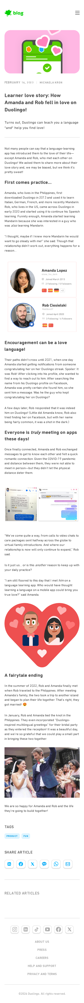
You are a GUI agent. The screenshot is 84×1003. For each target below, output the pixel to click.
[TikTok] (36, 929)
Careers (42, 958)
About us (42, 942)
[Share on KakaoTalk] (44, 864)
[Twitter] (32, 864)
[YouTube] (47, 929)
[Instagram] (14, 929)
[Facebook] (21, 864)
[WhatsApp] (56, 864)
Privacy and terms (42, 974)
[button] (77, 13)
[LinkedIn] (9, 864)
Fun (25, 836)
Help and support (42, 966)
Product (12, 836)
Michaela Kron (51, 82)
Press (42, 950)
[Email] (67, 864)
